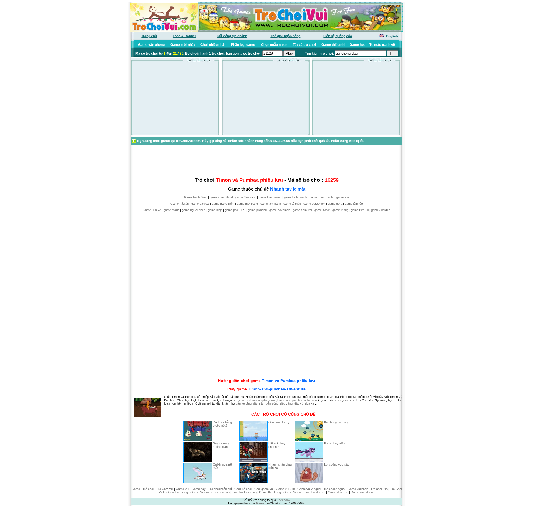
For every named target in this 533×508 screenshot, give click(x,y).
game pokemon (279, 210)
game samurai (302, 210)
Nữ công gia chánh (232, 36)
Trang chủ (149, 36)
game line (342, 197)
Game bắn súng (177, 492)
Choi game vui (263, 489)
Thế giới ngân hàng (285, 36)
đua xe (309, 403)
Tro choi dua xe (314, 492)
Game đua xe (152, 210)
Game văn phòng (151, 45)
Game (136, 489)
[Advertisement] (175, 99)
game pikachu (257, 210)
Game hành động (195, 197)
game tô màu (292, 203)
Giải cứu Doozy (279, 422)
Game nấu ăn (179, 203)
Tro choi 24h (379, 489)
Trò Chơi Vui (164, 489)
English (392, 36)
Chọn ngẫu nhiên (274, 45)
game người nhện (193, 210)
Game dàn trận (338, 492)
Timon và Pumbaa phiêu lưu (288, 380)
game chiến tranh (321, 197)
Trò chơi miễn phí (220, 489)
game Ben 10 (360, 210)
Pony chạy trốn (334, 443)
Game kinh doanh (362, 492)
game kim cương (270, 197)
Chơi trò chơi (243, 489)
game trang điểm (223, 203)
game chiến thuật (221, 197)
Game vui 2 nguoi (309, 489)
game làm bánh (270, 203)
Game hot (357, 45)
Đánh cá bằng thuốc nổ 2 (222, 424)
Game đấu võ (199, 492)
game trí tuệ (340, 210)
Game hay (199, 489)
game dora (335, 203)
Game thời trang (270, 492)
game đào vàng (245, 197)
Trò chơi (148, 489)
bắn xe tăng (244, 403)
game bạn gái (200, 203)
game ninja (215, 210)
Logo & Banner (184, 36)
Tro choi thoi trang (244, 492)
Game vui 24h (285, 489)
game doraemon (314, 203)
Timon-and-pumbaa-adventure (277, 389)
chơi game (342, 400)
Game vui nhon (358, 489)
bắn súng (272, 403)
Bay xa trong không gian (221, 445)
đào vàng (286, 403)
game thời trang (247, 203)
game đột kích (380, 210)
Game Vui (182, 489)
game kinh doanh (295, 197)
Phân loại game (243, 45)
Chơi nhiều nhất (212, 45)
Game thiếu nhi (333, 45)
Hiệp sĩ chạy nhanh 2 (276, 445)
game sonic (322, 210)
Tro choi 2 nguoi (334, 489)
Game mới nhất (182, 45)
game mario (171, 210)
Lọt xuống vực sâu (336, 464)
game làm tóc (354, 203)
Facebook (283, 500)
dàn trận (258, 403)
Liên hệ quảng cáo (337, 36)
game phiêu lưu (235, 210)
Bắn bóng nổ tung (336, 422)
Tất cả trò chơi (304, 45)
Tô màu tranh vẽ (382, 45)
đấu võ (298, 403)
